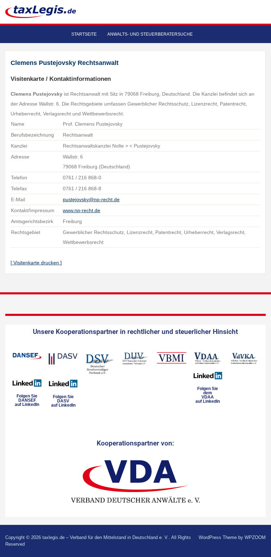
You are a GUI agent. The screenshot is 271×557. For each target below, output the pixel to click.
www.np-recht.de (81, 210)
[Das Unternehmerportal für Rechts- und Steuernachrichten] (40, 11)
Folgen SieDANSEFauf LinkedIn (27, 400)
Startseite (84, 34)
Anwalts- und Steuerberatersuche (150, 34)
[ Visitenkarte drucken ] (36, 262)
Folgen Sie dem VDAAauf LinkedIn (207, 395)
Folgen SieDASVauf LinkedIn (63, 401)
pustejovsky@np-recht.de (91, 199)
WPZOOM (255, 537)
